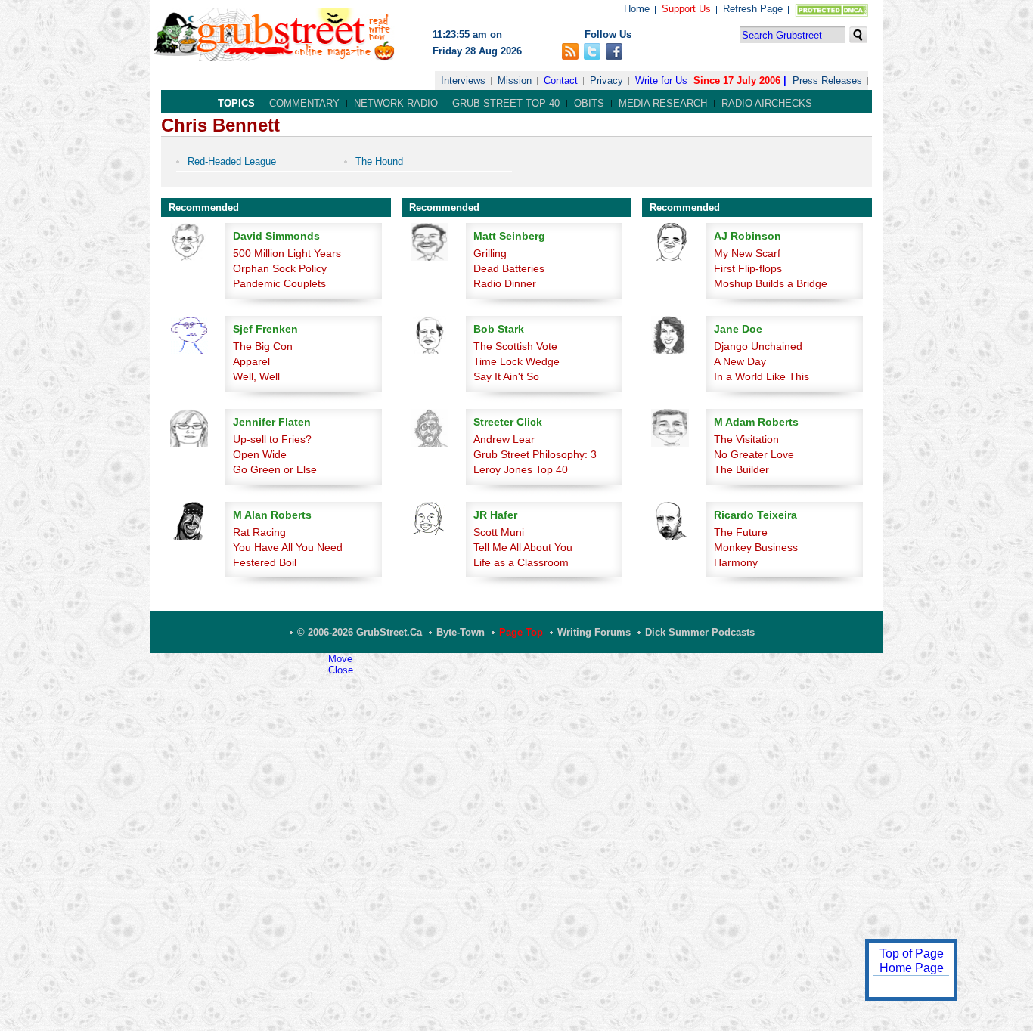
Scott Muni (498, 532)
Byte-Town (460, 632)
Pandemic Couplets (279, 283)
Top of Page (911, 953)
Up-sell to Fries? (272, 439)
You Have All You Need (288, 547)
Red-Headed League (232, 161)
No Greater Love (754, 454)
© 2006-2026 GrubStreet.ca (359, 632)
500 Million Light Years (287, 253)
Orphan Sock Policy (280, 268)
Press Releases (827, 80)
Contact (561, 80)
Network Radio (396, 103)
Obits (589, 103)
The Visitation (746, 439)
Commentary (304, 103)
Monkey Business (756, 547)
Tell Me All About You (522, 547)
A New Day (740, 361)
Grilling (490, 253)
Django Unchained (758, 346)
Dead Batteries (508, 268)
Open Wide (260, 454)
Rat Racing (259, 532)
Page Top (521, 632)
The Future (741, 532)
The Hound (379, 161)
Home (637, 8)
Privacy (606, 80)
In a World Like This (761, 376)
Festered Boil (264, 562)
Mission (515, 80)
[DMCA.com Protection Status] (828, 13)
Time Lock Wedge (516, 361)
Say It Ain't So (506, 376)
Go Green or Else (275, 469)
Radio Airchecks (766, 103)
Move (340, 658)
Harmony (736, 562)
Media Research (663, 103)
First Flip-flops (748, 268)
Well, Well (256, 376)
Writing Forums (594, 632)
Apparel (251, 361)
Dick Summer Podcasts (700, 632)
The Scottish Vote (515, 346)
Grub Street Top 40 (506, 103)
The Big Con (263, 346)
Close (340, 670)
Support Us (686, 8)
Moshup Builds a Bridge (770, 283)
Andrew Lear (504, 439)
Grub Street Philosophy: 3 (535, 454)
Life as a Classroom (521, 562)
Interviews (463, 80)
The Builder (741, 469)
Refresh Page (753, 8)
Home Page (911, 967)
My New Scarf (747, 253)
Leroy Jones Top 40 (520, 469)
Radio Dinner (504, 283)
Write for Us (661, 80)
